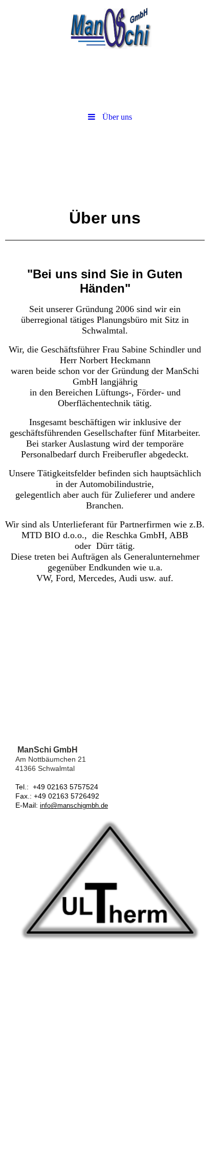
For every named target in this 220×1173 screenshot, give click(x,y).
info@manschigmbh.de (74, 805)
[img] (110, 28)
